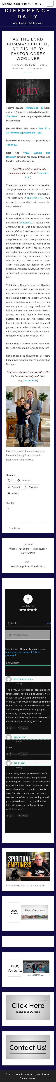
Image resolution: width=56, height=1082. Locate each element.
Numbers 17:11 (35, 197)
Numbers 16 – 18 (34, 107)
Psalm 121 (12, 144)
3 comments (35, 68)
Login (48, 623)
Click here (12, 116)
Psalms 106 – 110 (32, 132)
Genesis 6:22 (26, 222)
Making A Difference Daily (21, 4)
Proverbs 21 (16, 132)
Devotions (14, 528)
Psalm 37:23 (30, 380)
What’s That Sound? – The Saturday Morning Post (28, 548)
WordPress (43, 1074)
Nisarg (32, 1078)
